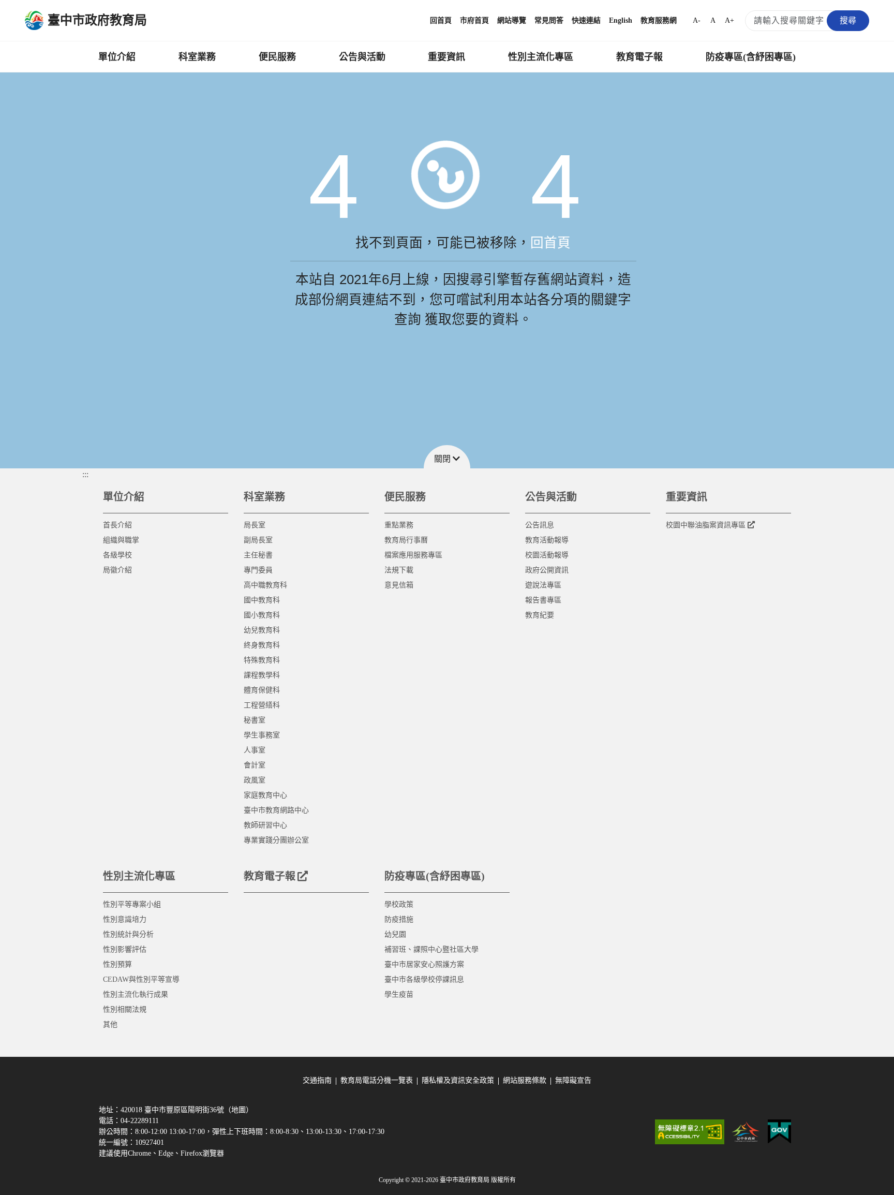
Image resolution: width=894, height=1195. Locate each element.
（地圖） (238, 1110)
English (620, 20)
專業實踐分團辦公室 (276, 840)
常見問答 (548, 20)
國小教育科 (262, 615)
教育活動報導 (547, 540)
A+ (729, 20)
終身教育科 (262, 645)
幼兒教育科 (262, 630)
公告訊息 (539, 525)
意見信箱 (398, 585)
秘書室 (254, 720)
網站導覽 (511, 20)
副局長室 (258, 540)
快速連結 (586, 20)
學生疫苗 (398, 994)
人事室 (254, 750)
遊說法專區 (543, 585)
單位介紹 (117, 57)
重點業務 (398, 525)
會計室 (254, 765)
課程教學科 (262, 675)
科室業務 (197, 57)
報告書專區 (543, 600)
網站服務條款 (524, 1080)
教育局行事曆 (406, 540)
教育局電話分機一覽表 (376, 1080)
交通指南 (317, 1080)
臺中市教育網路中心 (276, 810)
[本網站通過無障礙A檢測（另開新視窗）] (689, 1131)
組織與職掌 (121, 540)
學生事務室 (262, 735)
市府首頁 (474, 20)
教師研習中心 (265, 825)
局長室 (254, 525)
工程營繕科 (262, 705)
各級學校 (117, 555)
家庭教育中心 (265, 795)
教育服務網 (658, 20)
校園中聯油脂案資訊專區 (706, 525)
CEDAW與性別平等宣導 (141, 979)
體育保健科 (262, 690)
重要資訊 (446, 57)
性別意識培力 (124, 919)
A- (697, 20)
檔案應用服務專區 (413, 555)
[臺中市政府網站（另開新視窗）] (746, 1131)
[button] (447, 456)
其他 (110, 1024)
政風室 (254, 780)
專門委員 (258, 570)
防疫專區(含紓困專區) (751, 57)
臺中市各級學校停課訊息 (424, 979)
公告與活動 (362, 57)
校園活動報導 (547, 555)
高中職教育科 (265, 585)
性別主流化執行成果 (135, 994)
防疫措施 (398, 919)
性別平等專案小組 (132, 904)
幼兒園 (395, 934)
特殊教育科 (262, 660)
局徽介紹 (117, 570)
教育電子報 (639, 57)
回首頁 (441, 20)
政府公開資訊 (547, 570)
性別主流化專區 (540, 57)
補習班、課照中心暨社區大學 (431, 949)
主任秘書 (258, 555)
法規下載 (398, 570)
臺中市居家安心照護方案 (424, 964)
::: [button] (85, 474)
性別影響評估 (124, 949)
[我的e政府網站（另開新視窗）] (779, 1131)
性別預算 (117, 964)
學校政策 (398, 904)
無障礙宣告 (573, 1080)
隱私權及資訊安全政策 (458, 1080)
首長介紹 (117, 525)
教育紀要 (539, 615)
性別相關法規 (124, 1009)
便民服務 (277, 57)
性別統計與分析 (128, 934)
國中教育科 (262, 600)
